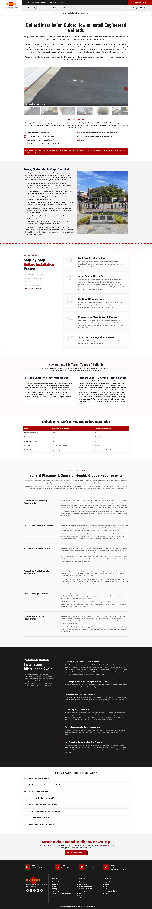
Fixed (54, 886)
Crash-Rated (56, 891)
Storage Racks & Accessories (61, 893)
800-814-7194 (89, 867)
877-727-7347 (65, 867)
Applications (37, 8)
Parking (54, 889)
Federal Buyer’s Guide (85, 886)
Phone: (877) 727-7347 (56, 2)
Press (106, 889)
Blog (80, 893)
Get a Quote (82, 898)
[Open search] (122, 7)
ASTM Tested (83, 891)
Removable (55, 882)
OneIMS (92, 906)
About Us (55, 8)
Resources (47, 8)
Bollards (29, 8)
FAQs (80, 895)
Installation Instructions (86, 889)
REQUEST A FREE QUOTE (75, 852)
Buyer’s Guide (83, 884)
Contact (62, 8)
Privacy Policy (109, 893)
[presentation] (26, 88)
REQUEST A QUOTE (140, 2)
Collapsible (55, 884)
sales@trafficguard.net (38, 867)
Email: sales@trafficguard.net (37, 2)
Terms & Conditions (111, 891)
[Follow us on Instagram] (41, 890)
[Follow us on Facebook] (27, 890)
